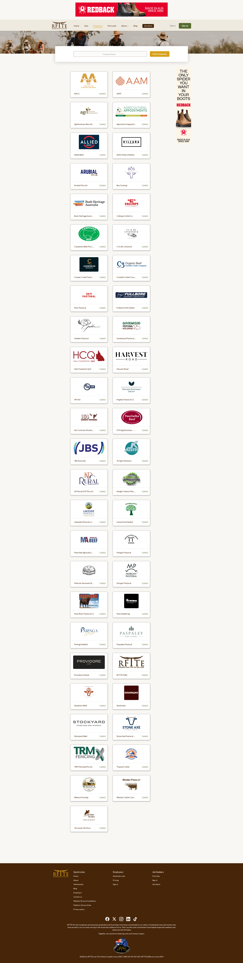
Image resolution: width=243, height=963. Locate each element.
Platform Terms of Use (82, 905)
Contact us (77, 897)
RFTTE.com (92, 957)
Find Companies (160, 54)
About (75, 880)
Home (75, 876)
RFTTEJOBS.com (148, 957)
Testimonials (78, 884)
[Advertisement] (121, 853)
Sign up (185, 25)
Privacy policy (79, 909)
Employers (77, 893)
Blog (75, 888)
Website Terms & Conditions (84, 901)
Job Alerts (156, 884)
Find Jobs (156, 876)
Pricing (116, 880)
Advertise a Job (119, 876)
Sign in (173, 25)
